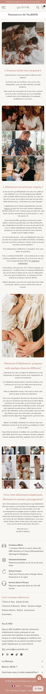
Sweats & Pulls (22, 602)
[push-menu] (4, 7)
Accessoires (29, 610)
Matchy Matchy (9, 610)
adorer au (8, 208)
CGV (7, 691)
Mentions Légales (18, 691)
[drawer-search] (38, 7)
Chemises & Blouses (11, 606)
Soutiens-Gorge (34, 606)
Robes (23, 606)
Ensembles (7, 614)
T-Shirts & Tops (8, 602)
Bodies (20, 610)
